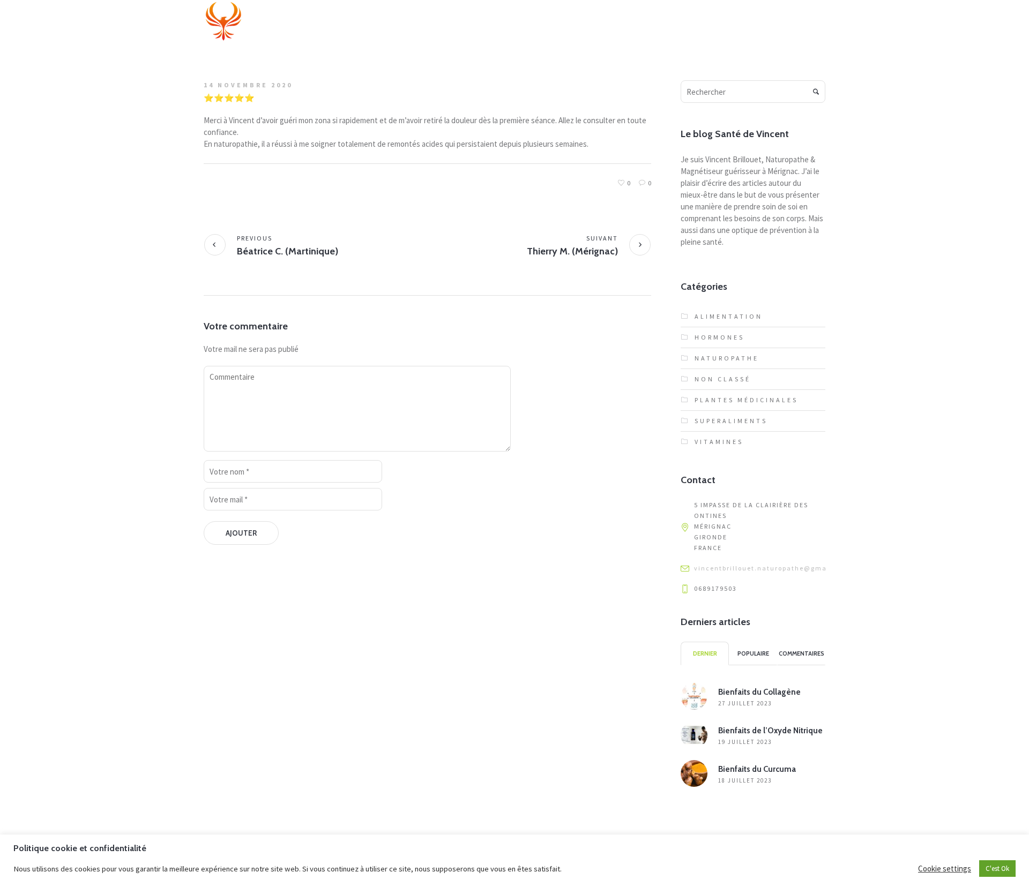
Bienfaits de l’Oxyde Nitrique (770, 730)
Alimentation (729, 316)
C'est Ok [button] (997, 868)
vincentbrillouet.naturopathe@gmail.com (772, 568)
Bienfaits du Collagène (759, 692)
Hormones (719, 337)
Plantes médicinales (746, 400)
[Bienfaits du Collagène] (694, 695)
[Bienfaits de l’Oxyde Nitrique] (694, 734)
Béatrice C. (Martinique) (287, 251)
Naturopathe (727, 358)
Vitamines (719, 442)
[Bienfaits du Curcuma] (694, 773)
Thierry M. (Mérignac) (572, 251)
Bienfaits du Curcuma (757, 769)
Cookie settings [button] (944, 868)
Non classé (723, 379)
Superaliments (731, 421)
